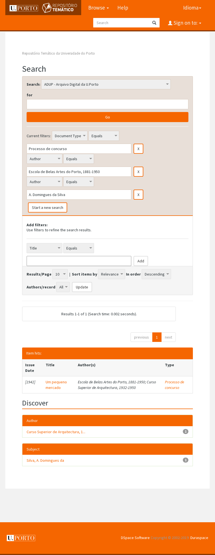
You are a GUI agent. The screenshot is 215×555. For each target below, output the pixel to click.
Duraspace (199, 537)
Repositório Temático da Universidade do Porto (58, 53)
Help (122, 7)
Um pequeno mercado (56, 384)
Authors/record (41, 287)
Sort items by (84, 274)
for (29, 94)
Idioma (190, 7)
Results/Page (39, 274)
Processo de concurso (174, 384)
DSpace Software (135, 537)
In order (133, 274)
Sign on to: (185, 22)
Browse (97, 7)
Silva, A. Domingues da (45, 460)
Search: (33, 84)
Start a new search (47, 207)
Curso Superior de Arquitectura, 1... (56, 431)
